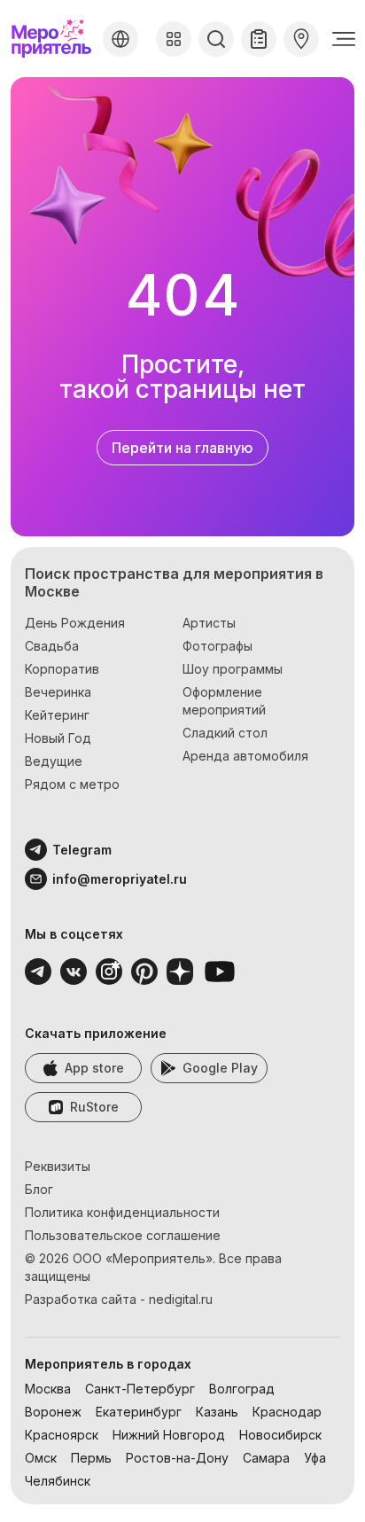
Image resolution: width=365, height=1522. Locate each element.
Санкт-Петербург (140, 1388)
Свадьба (52, 645)
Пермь (91, 1457)
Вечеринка (58, 691)
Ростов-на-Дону (177, 1457)
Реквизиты (57, 1166)
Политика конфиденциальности (122, 1212)
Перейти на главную (182, 448)
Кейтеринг (57, 714)
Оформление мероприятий (224, 700)
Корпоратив (62, 668)
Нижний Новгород (169, 1434)
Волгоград (242, 1388)
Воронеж (53, 1411)
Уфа (315, 1457)
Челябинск (57, 1480)
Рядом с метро (72, 784)
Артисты (209, 622)
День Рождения (75, 622)
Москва (48, 1388)
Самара (266, 1457)
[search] (216, 39)
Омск (41, 1457)
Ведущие (53, 761)
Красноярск (61, 1434)
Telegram (82, 849)
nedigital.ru (181, 1299)
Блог (39, 1189)
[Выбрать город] (120, 39)
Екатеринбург (139, 1411)
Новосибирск (280, 1434)
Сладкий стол (225, 732)
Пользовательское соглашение (123, 1235)
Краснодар (287, 1411)
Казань (217, 1411)
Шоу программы (232, 668)
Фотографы (217, 645)
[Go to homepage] (53, 39)
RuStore (94, 1106)
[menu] (343, 39)
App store (94, 1067)
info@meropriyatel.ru (119, 878)
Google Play (220, 1067)
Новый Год (58, 737)
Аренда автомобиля (245, 755)
